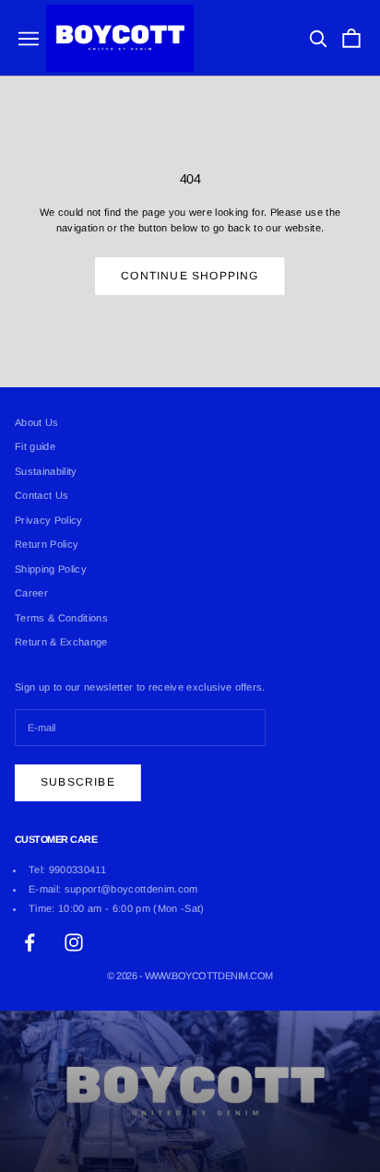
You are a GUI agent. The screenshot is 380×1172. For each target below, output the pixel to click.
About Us (37, 422)
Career (31, 592)
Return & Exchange (61, 641)
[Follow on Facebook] (29, 942)
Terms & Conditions (61, 617)
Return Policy (46, 544)
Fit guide (35, 446)
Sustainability (46, 471)
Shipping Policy (51, 568)
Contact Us (41, 495)
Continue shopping (189, 275)
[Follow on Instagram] (74, 942)
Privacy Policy (49, 520)
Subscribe (78, 781)
